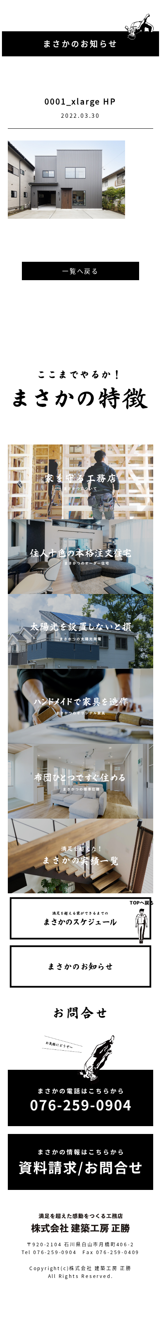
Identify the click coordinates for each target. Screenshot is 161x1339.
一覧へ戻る (80, 270)
